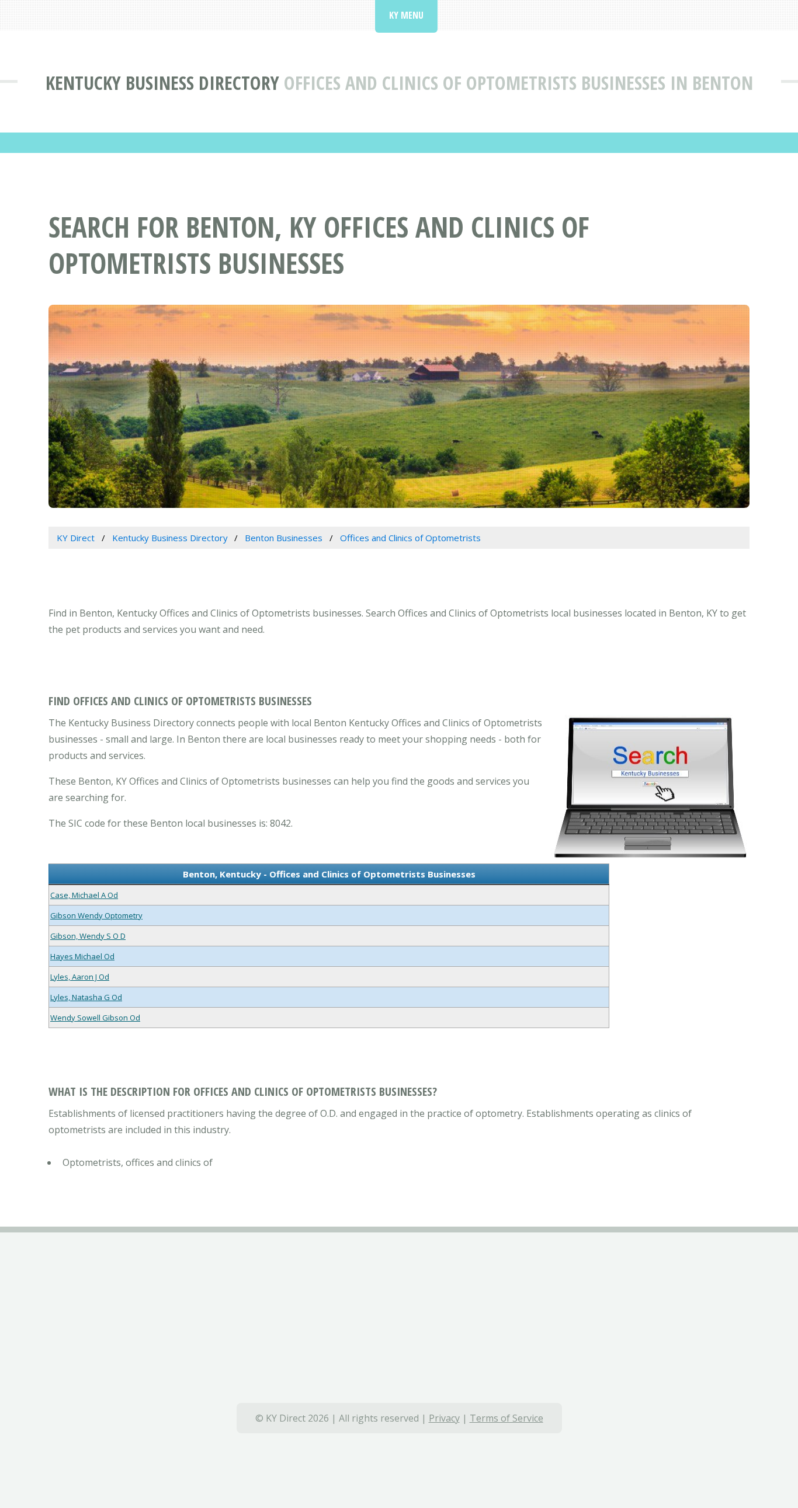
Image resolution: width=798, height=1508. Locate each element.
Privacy (444, 1418)
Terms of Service (506, 1418)
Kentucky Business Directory (162, 82)
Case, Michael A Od (84, 895)
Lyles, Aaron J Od (79, 976)
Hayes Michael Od (82, 956)
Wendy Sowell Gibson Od (95, 1017)
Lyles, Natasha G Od (86, 997)
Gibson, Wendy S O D (88, 936)
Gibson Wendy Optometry (96, 915)
